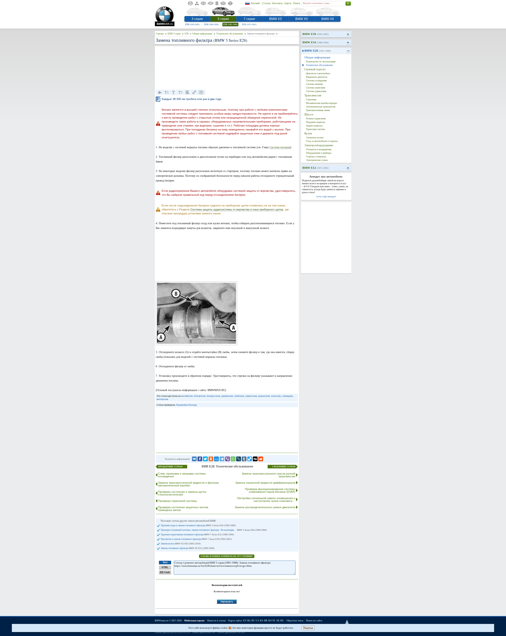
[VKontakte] (194, 459)
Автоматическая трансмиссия (320, 106)
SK (277, 620)
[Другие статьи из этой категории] (187, 92)
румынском (264, 396)
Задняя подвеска (314, 125)
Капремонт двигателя (316, 77)
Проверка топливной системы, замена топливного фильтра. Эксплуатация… (214, 530)
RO (270, 620)
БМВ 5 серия (174, 33)
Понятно (308, 628)
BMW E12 (315, 167)
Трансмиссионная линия (318, 110)
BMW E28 (317, 50)
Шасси (308, 114)
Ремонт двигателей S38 (203, 632)
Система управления (316, 91)
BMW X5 (301, 19)
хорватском (251, 396)
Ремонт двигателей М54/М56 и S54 (172, 632)
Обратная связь (294, 620)
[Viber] (227, 459)
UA (257, 620)
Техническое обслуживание (229, 33)
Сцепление (311, 99)
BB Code (165, 572)
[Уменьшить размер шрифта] (167, 92)
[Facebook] (199, 459)
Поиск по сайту (314, 620)
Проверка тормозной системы (177, 500)
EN (244, 620)
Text (165, 562)
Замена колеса (181, 543)
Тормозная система (315, 129)
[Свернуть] (348, 51)
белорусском (213, 396)
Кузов (308, 133)
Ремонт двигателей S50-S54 (231, 632)
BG (249, 620)
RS (261, 620)
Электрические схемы (317, 160)
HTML (165, 567)
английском (187, 396)
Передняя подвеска (315, 122)
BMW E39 (315, 34)
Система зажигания (315, 87)
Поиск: (296, 3)
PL (274, 620)
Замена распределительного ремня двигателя (265, 507)
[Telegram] (222, 459)
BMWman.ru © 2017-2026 (168, 620)
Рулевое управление (316, 118)
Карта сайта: (235, 620)
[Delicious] (249, 459)
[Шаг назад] (160, 92)
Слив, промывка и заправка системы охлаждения (182, 475)
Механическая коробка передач (321, 103)
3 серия (197, 19)
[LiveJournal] (238, 459)
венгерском (162, 399)
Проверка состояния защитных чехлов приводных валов (183, 508)
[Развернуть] (348, 34)
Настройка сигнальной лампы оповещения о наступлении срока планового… (266, 499)
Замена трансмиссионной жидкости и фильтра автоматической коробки (188, 484)
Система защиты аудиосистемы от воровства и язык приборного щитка (237, 209)
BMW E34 (315, 42)
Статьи (266, 3)
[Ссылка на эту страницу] (194, 92)
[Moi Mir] (216, 459)
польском (276, 396)
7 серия (249, 19)
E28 (230, 24)
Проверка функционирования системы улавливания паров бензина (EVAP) (270, 490)
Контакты (277, 3)
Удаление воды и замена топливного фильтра (198, 525)
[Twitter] (205, 459)
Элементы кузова (314, 137)
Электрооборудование (318, 145)
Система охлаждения (316, 80)
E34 (211, 24)
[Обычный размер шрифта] (174, 92)
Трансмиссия (312, 95)
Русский (255, 3)
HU (282, 620)
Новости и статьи (216, 620)
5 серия (223, 19)
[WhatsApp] (233, 459)
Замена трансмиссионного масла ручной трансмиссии (268, 475)
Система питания (280, 147)
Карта (288, 3)
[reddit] (260, 459)
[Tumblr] (244, 459)
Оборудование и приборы (318, 153)
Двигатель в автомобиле (318, 73)
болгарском (200, 396)
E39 (192, 24)
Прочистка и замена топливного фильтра (196, 539)
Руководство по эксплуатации (320, 61)
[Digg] (255, 459)
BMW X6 (327, 19)
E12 (249, 24)
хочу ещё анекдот (326, 196)
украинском (227, 396)
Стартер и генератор (316, 156)
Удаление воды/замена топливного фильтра (197, 534)
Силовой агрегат (315, 69)
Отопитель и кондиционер (318, 149)
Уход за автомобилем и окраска (322, 141)
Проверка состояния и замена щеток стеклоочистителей (182, 493)
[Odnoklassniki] (211, 459)
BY (253, 620)
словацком (287, 396)
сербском (239, 396)
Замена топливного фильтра (187, 548)
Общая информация (202, 33)
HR (265, 620)
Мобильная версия (194, 620)
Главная (160, 33)
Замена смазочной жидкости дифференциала (265, 482)
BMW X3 (275, 19)
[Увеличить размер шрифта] (180, 92)
